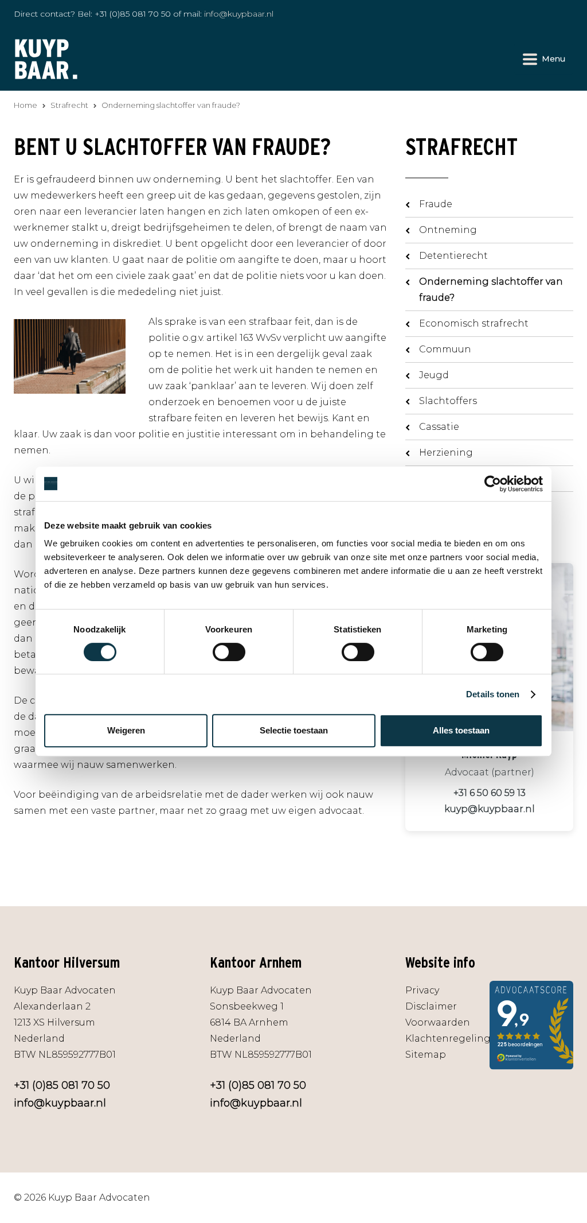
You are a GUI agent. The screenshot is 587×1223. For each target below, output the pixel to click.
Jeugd (434, 375)
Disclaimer (431, 1006)
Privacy (422, 990)
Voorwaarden (437, 1022)
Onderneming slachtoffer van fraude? (491, 289)
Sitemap (425, 1054)
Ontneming (448, 229)
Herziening (446, 452)
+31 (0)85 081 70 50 (133, 14)
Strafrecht (69, 105)
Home (25, 105)
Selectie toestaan (294, 730)
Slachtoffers (448, 400)
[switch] (229, 652)
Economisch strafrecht (474, 323)
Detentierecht (453, 255)
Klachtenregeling (448, 1038)
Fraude (435, 204)
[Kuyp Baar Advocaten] (46, 58)
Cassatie (439, 426)
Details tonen (492, 694)
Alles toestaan (461, 730)
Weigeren (126, 730)
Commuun (445, 349)
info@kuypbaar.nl (238, 14)
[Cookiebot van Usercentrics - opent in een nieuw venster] (493, 483)
